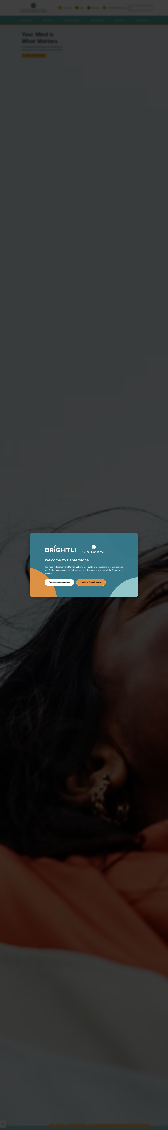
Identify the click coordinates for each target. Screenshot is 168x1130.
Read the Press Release (90, 582)
